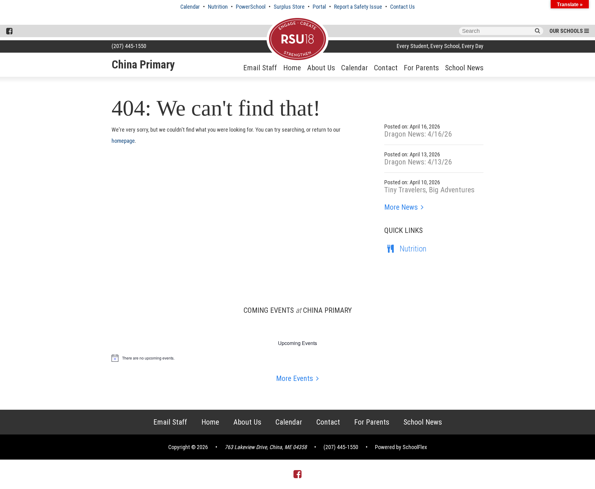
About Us (321, 67)
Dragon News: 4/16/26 (418, 134)
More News (401, 207)
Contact (386, 67)
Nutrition (218, 6)
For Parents (421, 67)
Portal (319, 6)
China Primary (143, 64)
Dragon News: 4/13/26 (418, 162)
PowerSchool (251, 6)
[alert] (297, 358)
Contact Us (402, 6)
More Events (294, 378)
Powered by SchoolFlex (401, 447)
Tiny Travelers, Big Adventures (429, 190)
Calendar (190, 6)
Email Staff (260, 67)
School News (464, 67)
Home (292, 67)
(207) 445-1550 (129, 46)
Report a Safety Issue (358, 6)
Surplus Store (289, 6)
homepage (123, 141)
